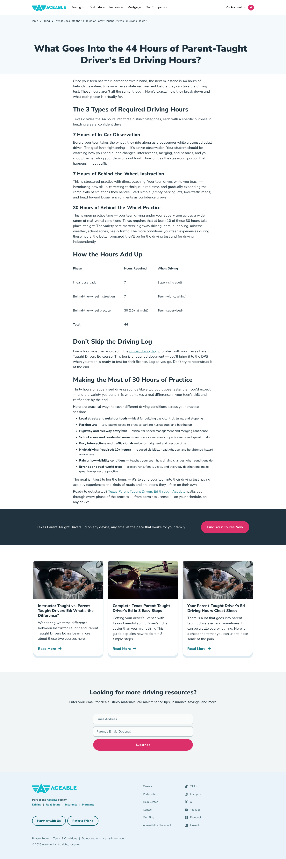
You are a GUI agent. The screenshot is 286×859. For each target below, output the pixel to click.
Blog (47, 21)
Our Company (155, 7)
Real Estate (97, 7)
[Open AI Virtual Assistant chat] (251, 8)
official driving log (143, 351)
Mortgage (134, 7)
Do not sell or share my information (103, 838)
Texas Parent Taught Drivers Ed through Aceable (146, 491)
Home (34, 21)
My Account (233, 7)
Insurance (116, 7)
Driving (76, 7)
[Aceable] (49, 7)
